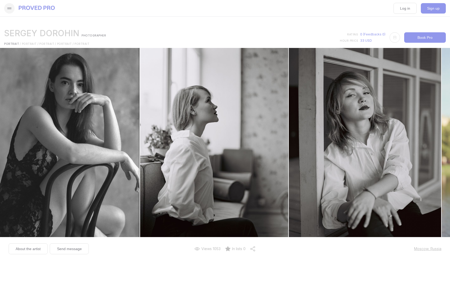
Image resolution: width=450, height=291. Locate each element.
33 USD (366, 40)
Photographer (94, 35)
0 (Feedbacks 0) (372, 34)
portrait (12, 43)
